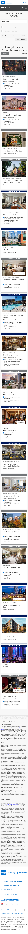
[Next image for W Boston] (24, 655)
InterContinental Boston (12, 250)
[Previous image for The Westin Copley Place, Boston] (3, 593)
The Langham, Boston (11, 496)
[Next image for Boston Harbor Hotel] (24, 67)
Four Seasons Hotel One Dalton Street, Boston (12, 182)
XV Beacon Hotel (9, 697)
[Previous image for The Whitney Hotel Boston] (3, 625)
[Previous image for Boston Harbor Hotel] (3, 67)
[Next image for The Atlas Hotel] (24, 417)
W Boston (6, 667)
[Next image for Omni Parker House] (24, 343)
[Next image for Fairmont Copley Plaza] (24, 103)
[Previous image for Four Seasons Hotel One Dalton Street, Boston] (3, 169)
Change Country (15, 904)
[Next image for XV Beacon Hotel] (24, 685)
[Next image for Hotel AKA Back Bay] (24, 201)
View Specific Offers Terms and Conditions (13, 721)
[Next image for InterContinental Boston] (24, 238)
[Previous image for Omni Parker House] (3, 343)
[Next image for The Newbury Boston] (24, 520)
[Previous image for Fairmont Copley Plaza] (3, 103)
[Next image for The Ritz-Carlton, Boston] (24, 556)
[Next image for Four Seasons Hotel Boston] (24, 139)
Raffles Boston (9, 392)
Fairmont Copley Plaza (12, 115)
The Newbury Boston (11, 532)
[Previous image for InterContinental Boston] (3, 238)
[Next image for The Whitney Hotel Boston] (24, 625)
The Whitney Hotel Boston (13, 637)
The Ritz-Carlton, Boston (13, 568)
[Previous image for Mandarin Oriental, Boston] (3, 268)
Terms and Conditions (7, 910)
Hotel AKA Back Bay (11, 212)
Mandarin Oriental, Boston (13, 280)
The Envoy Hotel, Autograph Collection (11, 465)
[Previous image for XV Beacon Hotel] (3, 685)
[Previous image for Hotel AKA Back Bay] (3, 201)
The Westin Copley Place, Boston (13, 606)
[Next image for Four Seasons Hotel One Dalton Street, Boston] (24, 169)
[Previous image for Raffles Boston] (3, 381)
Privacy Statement (17, 913)
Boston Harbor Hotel (11, 79)
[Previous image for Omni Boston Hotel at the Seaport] (3, 304)
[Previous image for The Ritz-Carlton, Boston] (3, 556)
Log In (24, 2)
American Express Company (18, 917)
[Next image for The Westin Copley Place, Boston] (24, 593)
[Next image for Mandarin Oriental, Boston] (24, 268)
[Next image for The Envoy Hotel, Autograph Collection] (24, 452)
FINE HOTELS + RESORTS (11, 27)
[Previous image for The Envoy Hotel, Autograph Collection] (3, 452)
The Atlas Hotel (9, 428)
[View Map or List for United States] (5, 53)
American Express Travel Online (11, 804)
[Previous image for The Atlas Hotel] (3, 417)
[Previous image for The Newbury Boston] (3, 520)
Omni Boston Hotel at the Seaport (13, 316)
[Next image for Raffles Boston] (24, 381)
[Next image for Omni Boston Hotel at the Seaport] (24, 304)
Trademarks (20, 910)
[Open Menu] (3, 2)
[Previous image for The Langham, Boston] (3, 484)
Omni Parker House (10, 355)
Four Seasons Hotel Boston (14, 151)
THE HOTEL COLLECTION (11, 31)
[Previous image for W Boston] (3, 655)
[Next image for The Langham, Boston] (24, 484)
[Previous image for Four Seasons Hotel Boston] (3, 139)
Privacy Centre (5, 913)
